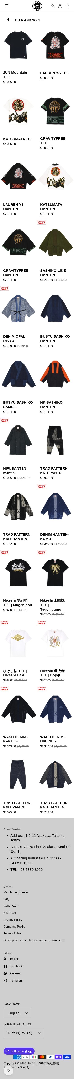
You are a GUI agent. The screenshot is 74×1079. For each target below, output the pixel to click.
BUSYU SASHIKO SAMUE (18, 385)
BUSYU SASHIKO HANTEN (55, 319)
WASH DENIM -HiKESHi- (55, 719)
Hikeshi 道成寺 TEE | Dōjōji (55, 653)
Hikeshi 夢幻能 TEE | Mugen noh (18, 585)
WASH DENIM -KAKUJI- (18, 719)
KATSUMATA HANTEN (55, 187)
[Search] (52, 6)
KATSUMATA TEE (18, 121)
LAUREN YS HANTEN (18, 187)
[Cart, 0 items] (67, 6)
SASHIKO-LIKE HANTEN (55, 253)
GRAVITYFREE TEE (55, 121)
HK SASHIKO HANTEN (55, 385)
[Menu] (6, 6)
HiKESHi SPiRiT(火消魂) (43, 1063)
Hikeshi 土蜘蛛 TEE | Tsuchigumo (55, 585)
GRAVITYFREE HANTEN (18, 253)
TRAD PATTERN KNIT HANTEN (18, 517)
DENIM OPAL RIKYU (18, 319)
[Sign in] (60, 6)
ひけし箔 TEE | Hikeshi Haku (18, 653)
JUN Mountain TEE (18, 55)
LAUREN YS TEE (55, 55)
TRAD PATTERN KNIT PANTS (55, 451)
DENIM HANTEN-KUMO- (55, 517)
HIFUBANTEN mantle (18, 451)
